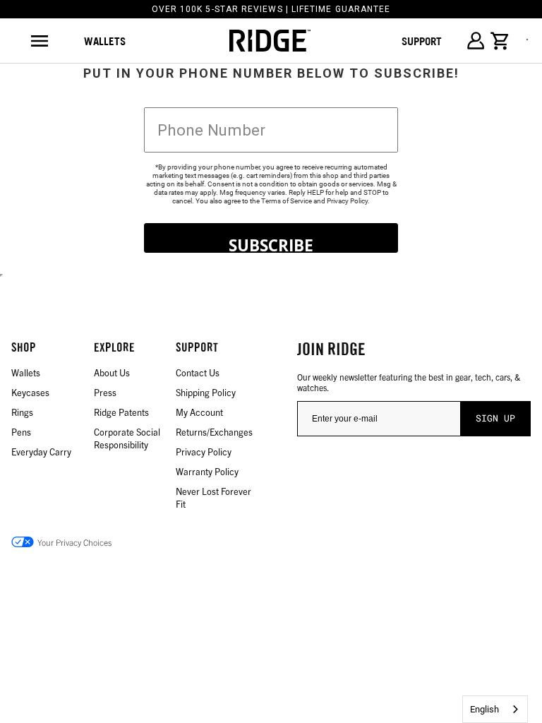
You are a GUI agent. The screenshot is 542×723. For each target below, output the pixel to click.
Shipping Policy (206, 392)
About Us (112, 372)
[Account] (475, 40)
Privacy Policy (347, 201)
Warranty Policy (207, 471)
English (484, 709)
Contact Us (197, 372)
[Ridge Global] (270, 41)
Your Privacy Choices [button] (74, 542)
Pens (21, 432)
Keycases (30, 392)
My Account (199, 412)
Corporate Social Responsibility (127, 438)
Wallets (105, 41)
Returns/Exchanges (214, 432)
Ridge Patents (121, 412)
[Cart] (500, 41)
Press (105, 392)
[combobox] (495, 709)
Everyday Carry (41, 452)
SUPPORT (422, 41)
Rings (22, 412)
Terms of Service (286, 201)
